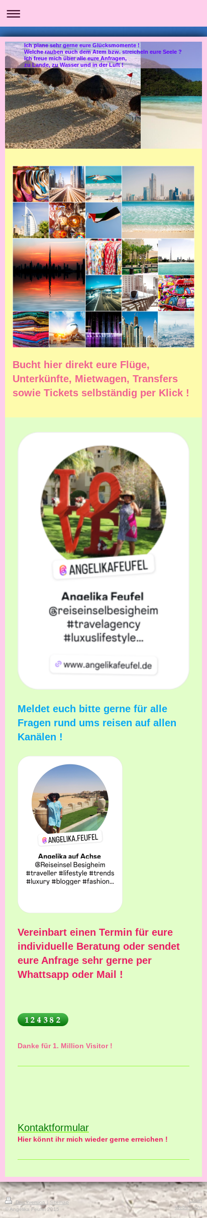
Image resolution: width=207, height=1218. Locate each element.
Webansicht (188, 1207)
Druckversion (30, 1202)
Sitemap (59, 1202)
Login (195, 1200)
